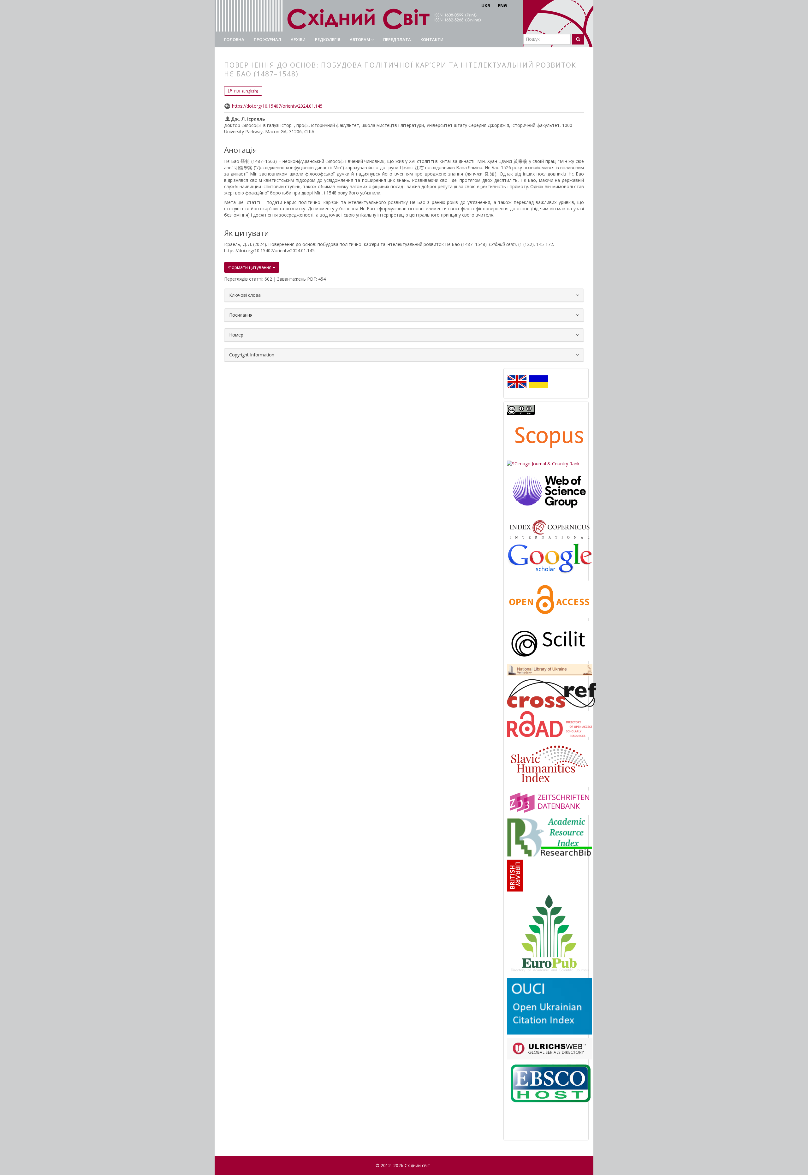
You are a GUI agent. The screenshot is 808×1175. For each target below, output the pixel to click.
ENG (502, 6)
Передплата (397, 39)
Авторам (360, 39)
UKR (485, 6)
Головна (234, 39)
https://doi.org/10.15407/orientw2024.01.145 (277, 106)
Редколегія (327, 39)
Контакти (431, 39)
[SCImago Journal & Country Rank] (543, 463)
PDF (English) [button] (245, 91)
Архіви (298, 39)
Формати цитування (250, 267)
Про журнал (267, 39)
